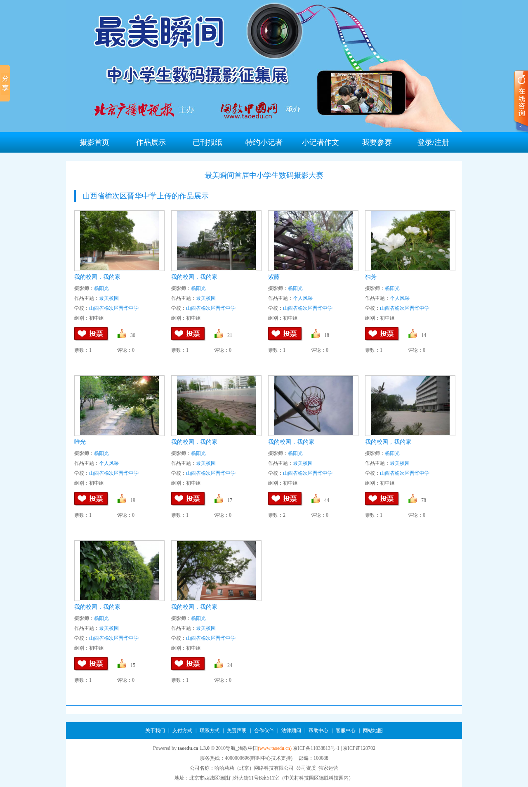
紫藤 (274, 277)
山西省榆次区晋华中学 (114, 308)
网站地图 (373, 730)
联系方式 (209, 730)
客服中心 (346, 730)
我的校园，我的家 (97, 277)
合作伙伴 (264, 730)
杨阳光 (101, 288)
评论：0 (125, 350)
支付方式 (182, 730)
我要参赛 (377, 142)
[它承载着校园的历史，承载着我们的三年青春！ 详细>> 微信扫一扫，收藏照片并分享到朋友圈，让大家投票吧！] (119, 240)
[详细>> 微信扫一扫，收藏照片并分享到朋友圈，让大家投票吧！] (216, 240)
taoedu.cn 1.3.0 (194, 748)
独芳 (371, 277)
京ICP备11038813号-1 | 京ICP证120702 (334, 748)
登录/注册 (433, 142)
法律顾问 (291, 730)
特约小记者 (264, 142)
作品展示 (151, 142)
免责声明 (237, 730)
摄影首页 (94, 142)
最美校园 (109, 298)
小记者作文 (320, 142)
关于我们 (155, 730)
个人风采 (303, 298)
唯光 (80, 442)
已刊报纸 (207, 142)
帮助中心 (319, 730)
